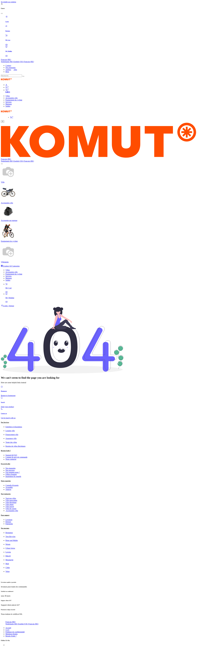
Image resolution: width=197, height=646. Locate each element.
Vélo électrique (10, 502)
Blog (7, 72)
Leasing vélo (10, 431)
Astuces (8, 489)
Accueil (8, 628)
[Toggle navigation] (2, 121)
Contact (8, 66)
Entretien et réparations (13, 427)
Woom (7, 544)
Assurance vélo (11, 438)
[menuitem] (7, 62)
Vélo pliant (9, 504)
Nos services (10, 470)
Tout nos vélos (10, 498)
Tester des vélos (11, 442)
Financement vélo (11, 435)
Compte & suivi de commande (16, 457)
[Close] (2, 13)
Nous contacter (10, 459)
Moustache (9, 560)
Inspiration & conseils (13, 476)
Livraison (8, 520)
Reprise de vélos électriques (15, 446)
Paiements (9, 524)
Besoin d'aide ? (10, 636)
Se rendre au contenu (8, 2)
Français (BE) (6, 60)
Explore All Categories (11, 266)
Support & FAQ (11, 455)
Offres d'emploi (11, 474)
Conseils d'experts (11, 485)
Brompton (9, 533)
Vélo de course (10, 509)
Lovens (8, 552)
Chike (7, 568)
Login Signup (8, 306)
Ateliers (8, 70)
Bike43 (8, 556)
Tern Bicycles (10, 537)
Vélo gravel (9, 507)
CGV (7, 630)
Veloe (7, 571)
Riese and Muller (11, 540)
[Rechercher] (23, 76)
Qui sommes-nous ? (12, 472)
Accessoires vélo (11, 511)
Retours (8, 522)
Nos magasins (10, 68)
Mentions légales (11, 634)
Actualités (9, 487)
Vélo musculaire (11, 500)
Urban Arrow (10, 548)
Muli (7, 564)
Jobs (15, 70)
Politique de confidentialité (15, 632)
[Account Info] (100, 85)
